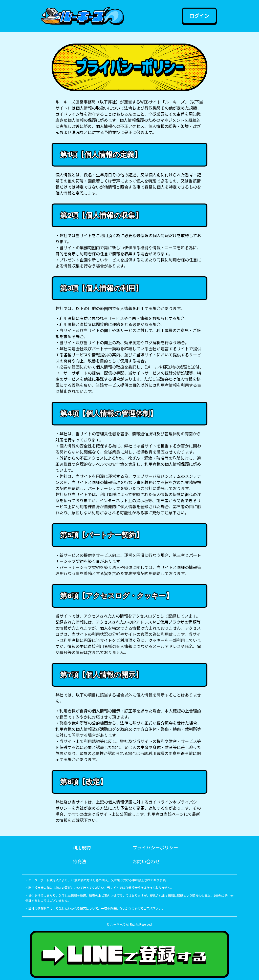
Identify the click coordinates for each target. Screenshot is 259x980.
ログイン (199, 15)
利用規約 (82, 847)
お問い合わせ (146, 861)
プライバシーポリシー (155, 847)
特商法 (79, 861)
